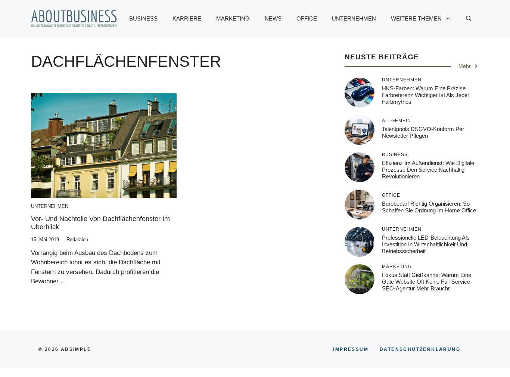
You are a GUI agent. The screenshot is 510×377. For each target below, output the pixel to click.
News (273, 18)
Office (306, 18)
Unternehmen (354, 18)
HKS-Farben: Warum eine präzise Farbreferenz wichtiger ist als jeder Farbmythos (425, 95)
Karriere (186, 18)
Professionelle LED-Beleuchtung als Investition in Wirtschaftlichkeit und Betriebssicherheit (426, 244)
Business (143, 18)
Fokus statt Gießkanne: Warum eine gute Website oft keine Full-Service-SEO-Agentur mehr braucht (427, 282)
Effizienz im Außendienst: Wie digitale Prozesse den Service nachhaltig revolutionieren (428, 170)
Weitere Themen (416, 18)
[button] (468, 18)
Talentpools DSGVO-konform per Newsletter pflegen (423, 132)
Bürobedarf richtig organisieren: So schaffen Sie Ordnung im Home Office (429, 207)
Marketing (233, 18)
